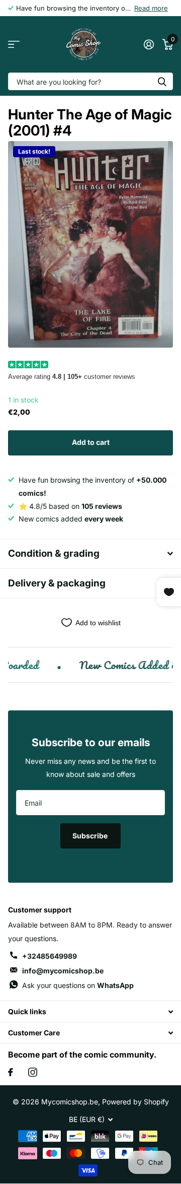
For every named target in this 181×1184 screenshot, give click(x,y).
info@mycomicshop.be (63, 970)
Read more (151, 8)
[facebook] (10, 1072)
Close (90, 1011)
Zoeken (162, 81)
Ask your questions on (78, 985)
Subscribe (90, 835)
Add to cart (91, 442)
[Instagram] (32, 1072)
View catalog (14, 44)
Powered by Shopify (135, 1101)
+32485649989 (49, 956)
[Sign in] (148, 44)
